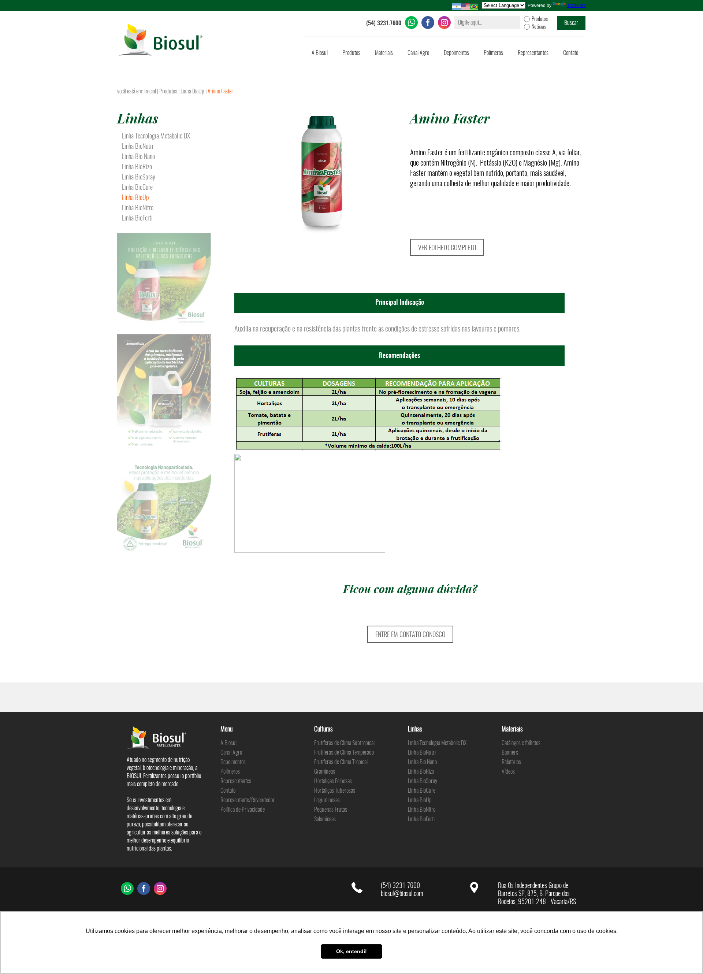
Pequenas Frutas (330, 810)
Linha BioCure (137, 188)
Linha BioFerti (137, 218)
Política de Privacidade (242, 810)
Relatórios (511, 762)
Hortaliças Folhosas (333, 781)
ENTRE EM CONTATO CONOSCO (410, 635)
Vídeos (508, 772)
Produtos (351, 53)
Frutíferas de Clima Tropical (341, 762)
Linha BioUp (192, 92)
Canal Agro (418, 53)
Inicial (150, 92)
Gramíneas (324, 772)
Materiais (384, 53)
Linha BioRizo (137, 167)
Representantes (533, 53)
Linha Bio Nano (138, 157)
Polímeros (493, 53)
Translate (576, 5)
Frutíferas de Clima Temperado (344, 753)
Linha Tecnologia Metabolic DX (156, 136)
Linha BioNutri (137, 147)
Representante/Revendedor (247, 800)
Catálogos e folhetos (521, 743)
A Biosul (320, 53)
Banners (510, 753)
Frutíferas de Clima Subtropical (344, 743)
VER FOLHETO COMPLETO (447, 248)
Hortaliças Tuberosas (334, 791)
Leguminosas (327, 800)
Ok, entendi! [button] (351, 951)
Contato (570, 53)
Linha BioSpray (138, 177)
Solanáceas (325, 819)
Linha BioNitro (137, 208)
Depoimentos (456, 53)
